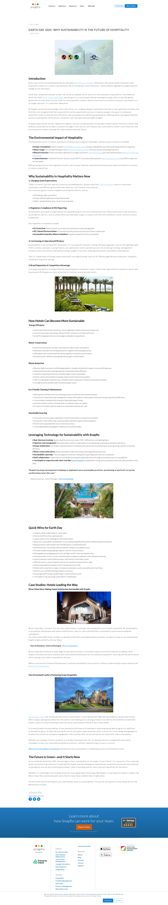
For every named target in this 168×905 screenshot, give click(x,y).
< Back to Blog (35, 792)
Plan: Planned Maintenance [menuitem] (60, 856)
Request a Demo (84, 827)
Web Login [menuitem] (91, 6)
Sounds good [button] (108, 900)
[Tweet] (34, 799)
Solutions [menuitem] (59, 849)
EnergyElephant (77, 460)
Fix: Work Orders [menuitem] (62, 852)
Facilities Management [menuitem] (64, 881)
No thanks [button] (118, 900)
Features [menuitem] (51, 6)
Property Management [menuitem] (64, 886)
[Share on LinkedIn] (38, 799)
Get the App (119, 6)
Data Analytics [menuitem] (61, 867)
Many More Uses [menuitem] (62, 889)
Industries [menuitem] (62, 6)
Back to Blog (34, 24)
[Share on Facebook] (30, 799)
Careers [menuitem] (81, 863)
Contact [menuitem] (81, 860)
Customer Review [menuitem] (84, 846)
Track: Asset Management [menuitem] (60, 860)
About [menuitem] (80, 855)
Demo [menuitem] (82, 6)
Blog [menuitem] (79, 857)
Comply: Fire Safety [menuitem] (63, 864)
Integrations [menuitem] (60, 869)
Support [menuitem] (81, 866)
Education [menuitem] (59, 883)
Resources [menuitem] (72, 6)
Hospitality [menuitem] (60, 878)
